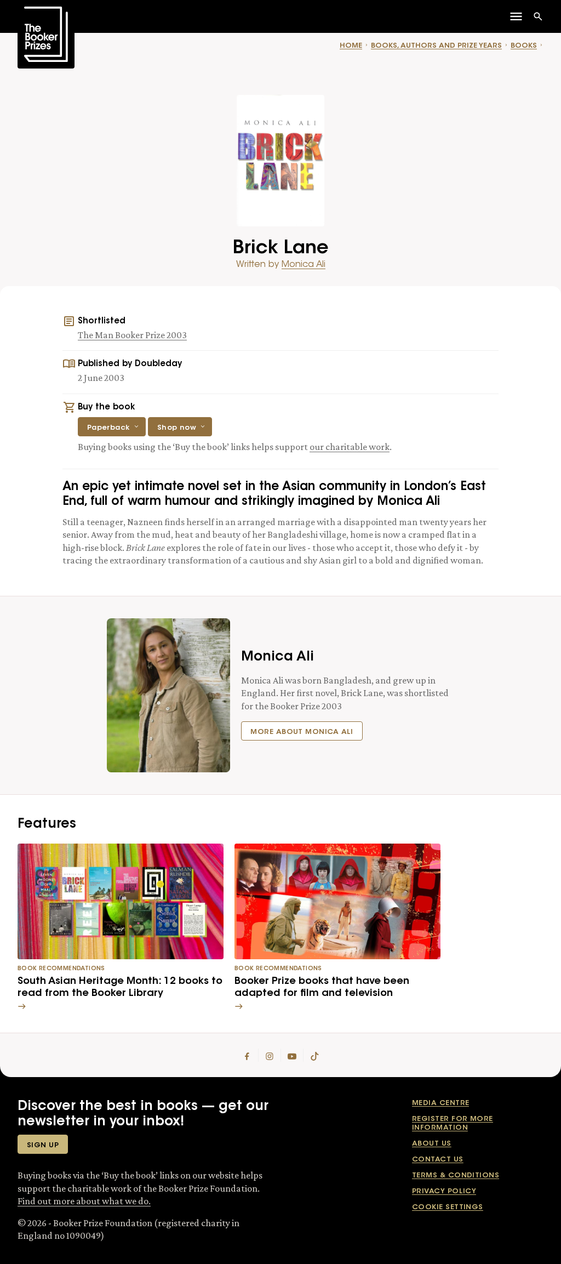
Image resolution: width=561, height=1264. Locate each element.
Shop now (177, 427)
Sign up (43, 1145)
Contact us (437, 1159)
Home (351, 45)
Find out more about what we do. (84, 1200)
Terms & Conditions (455, 1175)
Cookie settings (447, 1207)
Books (524, 45)
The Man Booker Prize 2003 (132, 334)
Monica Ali (303, 264)
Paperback (108, 427)
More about (301, 732)
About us (431, 1143)
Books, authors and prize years (436, 45)
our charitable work (350, 446)
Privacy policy (444, 1191)
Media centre (440, 1103)
